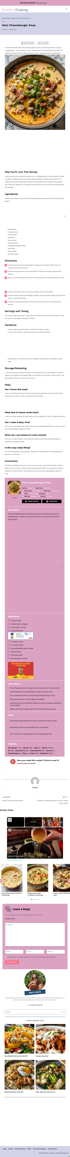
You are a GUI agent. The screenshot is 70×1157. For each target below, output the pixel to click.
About (5, 1149)
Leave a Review (43, 43)
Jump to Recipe (28, 43)
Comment (10, 925)
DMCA (29, 1149)
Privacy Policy (52, 1149)
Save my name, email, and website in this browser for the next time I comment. (31, 957)
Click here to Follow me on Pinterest (26, 763)
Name (8, 952)
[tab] (31, 899)
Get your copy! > (34, 3)
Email (29, 952)
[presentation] (19, 1039)
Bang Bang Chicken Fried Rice (14, 1092)
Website (50, 952)
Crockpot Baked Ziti (42, 1056)
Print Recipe (33, 501)
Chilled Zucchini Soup (20, 830)
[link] (9, 830)
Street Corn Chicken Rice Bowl (12, 798)
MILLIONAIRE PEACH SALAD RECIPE (16, 1056)
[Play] (51, 822)
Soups (4, 21)
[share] (59, 829)
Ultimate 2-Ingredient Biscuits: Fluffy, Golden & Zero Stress (52, 800)
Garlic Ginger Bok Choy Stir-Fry (45, 1092)
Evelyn (5, 29)
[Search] (62, 1012)
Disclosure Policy (20, 1149)
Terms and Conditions (39, 1149)
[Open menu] (66, 9)
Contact (10, 1149)
